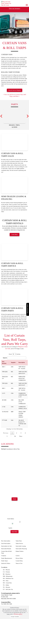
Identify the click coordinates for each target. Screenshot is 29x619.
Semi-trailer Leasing (21, 546)
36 (15, 436)
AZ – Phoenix (6, 569)
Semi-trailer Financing (21, 548)
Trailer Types (4, 560)
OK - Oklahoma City (8, 578)
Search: (5, 357)
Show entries (14, 354)
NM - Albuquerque (7, 576)
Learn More (15, 234)
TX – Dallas (6, 585)
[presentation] (1, 116)
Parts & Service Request (14, 90)
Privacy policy (18, 614)
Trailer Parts (19, 541)
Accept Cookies (15, 616)
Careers (17, 555)
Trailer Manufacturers (6, 558)
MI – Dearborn (6, 574)
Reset (14, 499)
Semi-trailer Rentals (6, 548)
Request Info (27, 308)
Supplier (13, 362)
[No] (27, 612)
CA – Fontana (6, 572)
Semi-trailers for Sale (6, 546)
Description (22, 362)
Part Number (4, 362)
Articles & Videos (5, 563)
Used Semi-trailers (5, 543)
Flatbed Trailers (19, 551)
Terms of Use (19, 563)
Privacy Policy (19, 558)
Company (3, 555)
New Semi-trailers (5, 541)
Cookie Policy (19, 560)
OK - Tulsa (5, 580)
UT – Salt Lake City (8, 589)
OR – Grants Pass (7, 582)
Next (20, 436)
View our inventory (14, 8)
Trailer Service (19, 543)
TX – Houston (6, 587)
